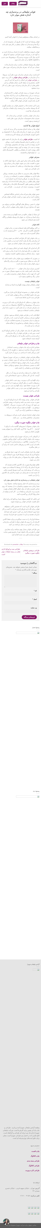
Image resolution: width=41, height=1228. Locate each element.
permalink (16, 544)
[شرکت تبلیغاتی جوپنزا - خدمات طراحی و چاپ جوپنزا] (23, 4)
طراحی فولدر (32, 80)
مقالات (21, 544)
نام (35, 591)
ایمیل (34, 599)
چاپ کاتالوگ (35, 1156)
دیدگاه (34, 573)
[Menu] (38, 3)
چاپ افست (35, 1151)
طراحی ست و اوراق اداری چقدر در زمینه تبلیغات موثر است (11, 551)
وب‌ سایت (34, 608)
